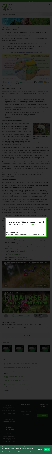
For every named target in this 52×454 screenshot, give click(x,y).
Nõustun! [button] (47, 449)
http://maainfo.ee (29, 224)
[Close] (44, 219)
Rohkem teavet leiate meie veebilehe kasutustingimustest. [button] (16, 451)
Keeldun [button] (40, 449)
